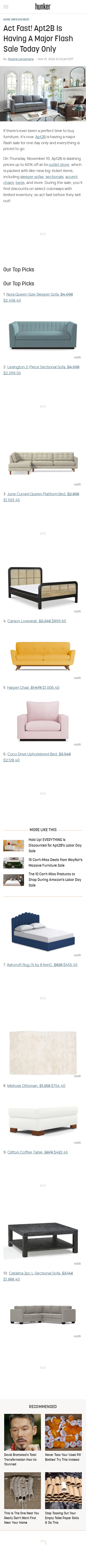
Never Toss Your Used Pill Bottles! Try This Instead (63, 1457)
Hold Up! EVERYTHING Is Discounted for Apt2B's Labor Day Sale (55, 845)
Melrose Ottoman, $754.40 (36, 1086)
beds (20, 183)
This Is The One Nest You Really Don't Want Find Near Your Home (21, 1518)
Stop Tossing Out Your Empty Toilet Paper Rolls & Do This (62, 1518)
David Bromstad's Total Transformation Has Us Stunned (20, 1459)
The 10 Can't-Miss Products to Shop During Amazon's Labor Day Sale (55, 880)
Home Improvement (16, 19)
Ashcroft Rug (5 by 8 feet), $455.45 (42, 965)
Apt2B (40, 137)
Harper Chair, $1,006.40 (33, 688)
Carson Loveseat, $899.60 (37, 621)
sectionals (54, 177)
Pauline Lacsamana (21, 59)
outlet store (59, 165)
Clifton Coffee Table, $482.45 (38, 1152)
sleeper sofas (32, 177)
